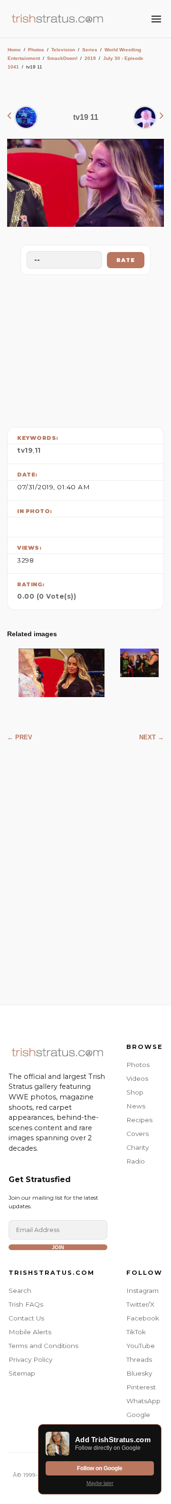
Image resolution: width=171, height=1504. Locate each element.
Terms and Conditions (43, 1345)
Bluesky (139, 1373)
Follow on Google (100, 1468)
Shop (134, 1092)
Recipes (139, 1120)
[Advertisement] (85, 348)
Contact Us (26, 1318)
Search (20, 1290)
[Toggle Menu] (156, 19)
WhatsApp (143, 1401)
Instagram (142, 1290)
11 (38, 450)
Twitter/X (140, 1304)
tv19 (25, 450)
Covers (137, 1133)
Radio (135, 1161)
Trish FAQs (26, 1304)
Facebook (142, 1318)
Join (58, 1247)
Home (14, 49)
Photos (36, 49)
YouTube (140, 1345)
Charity (137, 1147)
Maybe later (100, 1483)
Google (138, 1414)
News (135, 1106)
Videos (137, 1078)
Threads (139, 1359)
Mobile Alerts (30, 1332)
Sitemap (22, 1373)
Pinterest (141, 1387)
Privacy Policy (30, 1359)
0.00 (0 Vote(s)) (46, 596)
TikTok (136, 1332)
